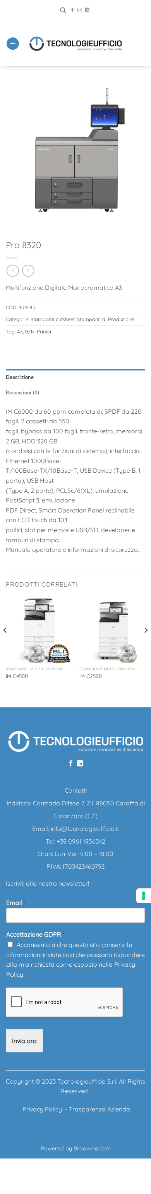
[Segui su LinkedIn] (87, 10)
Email (16, 902)
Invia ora (24, 1041)
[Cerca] (63, 10)
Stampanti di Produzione (105, 319)
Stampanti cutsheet (53, 319)
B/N (29, 331)
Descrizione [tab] (20, 377)
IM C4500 (17, 676)
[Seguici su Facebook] (72, 10)
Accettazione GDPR (35, 934)
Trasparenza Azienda (99, 1109)
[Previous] (5, 645)
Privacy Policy (42, 1109)
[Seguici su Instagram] (79, 10)
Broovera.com (92, 1148)
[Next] (145, 645)
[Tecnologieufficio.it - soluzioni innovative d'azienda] (75, 43)
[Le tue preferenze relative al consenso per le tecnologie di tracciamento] (143, 895)
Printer (44, 331)
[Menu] (13, 43)
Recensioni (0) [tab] (22, 392)
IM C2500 (90, 676)
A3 (20, 331)
